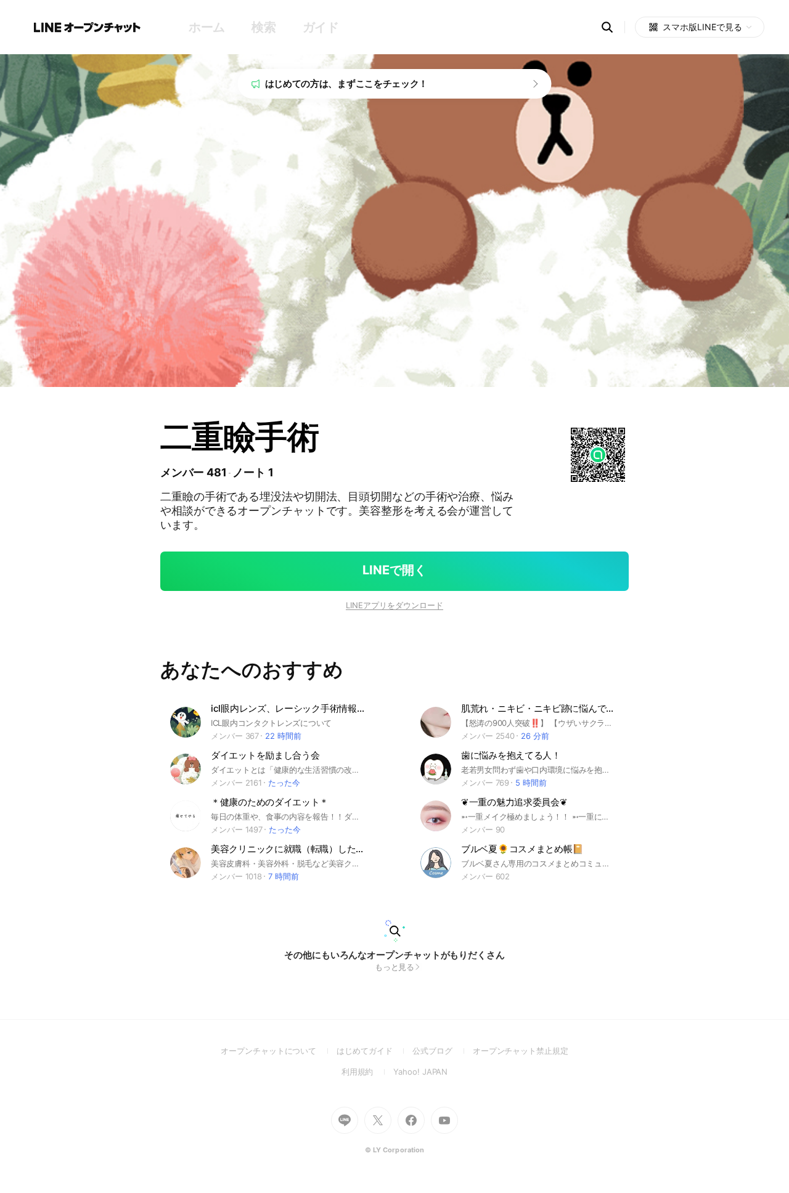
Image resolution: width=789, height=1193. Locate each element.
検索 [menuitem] (263, 27)
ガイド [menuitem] (321, 27)
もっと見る (395, 967)
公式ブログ (442, 1051)
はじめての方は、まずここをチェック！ (346, 83)
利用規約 (367, 1072)
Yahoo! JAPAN (420, 1072)
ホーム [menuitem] (207, 27)
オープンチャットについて (279, 1051)
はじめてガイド (374, 1051)
